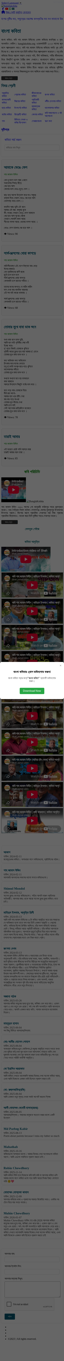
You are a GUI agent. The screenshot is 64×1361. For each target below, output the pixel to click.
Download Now (32, 690)
